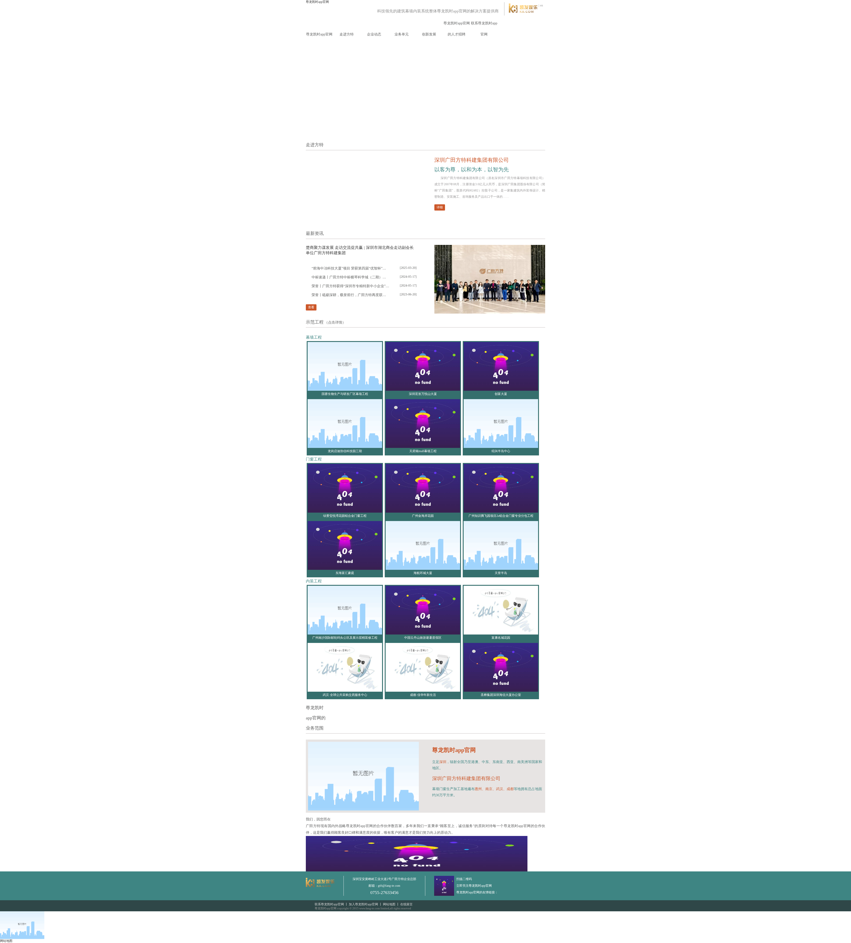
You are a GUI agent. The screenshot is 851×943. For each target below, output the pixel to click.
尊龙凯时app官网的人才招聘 (456, 28)
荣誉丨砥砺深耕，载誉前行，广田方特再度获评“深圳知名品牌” (350, 295)
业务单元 (401, 34)
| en (541, 5)
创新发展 (429, 34)
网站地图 (389, 904)
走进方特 (347, 34)
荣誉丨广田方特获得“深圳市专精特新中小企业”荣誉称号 (350, 286)
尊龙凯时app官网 (317, 2)
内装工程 (314, 581)
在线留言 (406, 904)
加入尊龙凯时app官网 (363, 904)
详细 (440, 207)
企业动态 (374, 34)
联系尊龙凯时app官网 (484, 28)
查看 (311, 307)
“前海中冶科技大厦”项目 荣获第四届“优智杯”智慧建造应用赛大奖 (350, 268)
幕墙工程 (314, 337)
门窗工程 (314, 459)
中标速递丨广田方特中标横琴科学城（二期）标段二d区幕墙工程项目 (350, 277)
